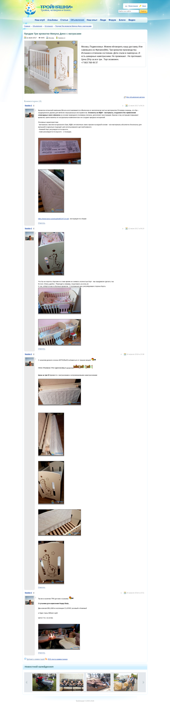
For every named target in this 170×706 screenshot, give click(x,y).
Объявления (77, 20)
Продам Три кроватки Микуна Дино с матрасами (73, 26)
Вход (144, 6)
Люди (103, 20)
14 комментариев (77, 675)
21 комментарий (50, 675)
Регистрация (133, 6)
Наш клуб (40, 20)
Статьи (64, 20)
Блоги (122, 20)
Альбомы (52, 20)
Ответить (41, 223)
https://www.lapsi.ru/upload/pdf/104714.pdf (53, 219)
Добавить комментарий (36, 659)
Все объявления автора (135, 97)
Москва (51, 38)
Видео (132, 20)
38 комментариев (131, 675)
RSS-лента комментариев (57, 659)
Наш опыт (92, 20)
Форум (112, 20)
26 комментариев (104, 675)
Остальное (49, 26)
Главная (27, 26)
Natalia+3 (61, 38)
